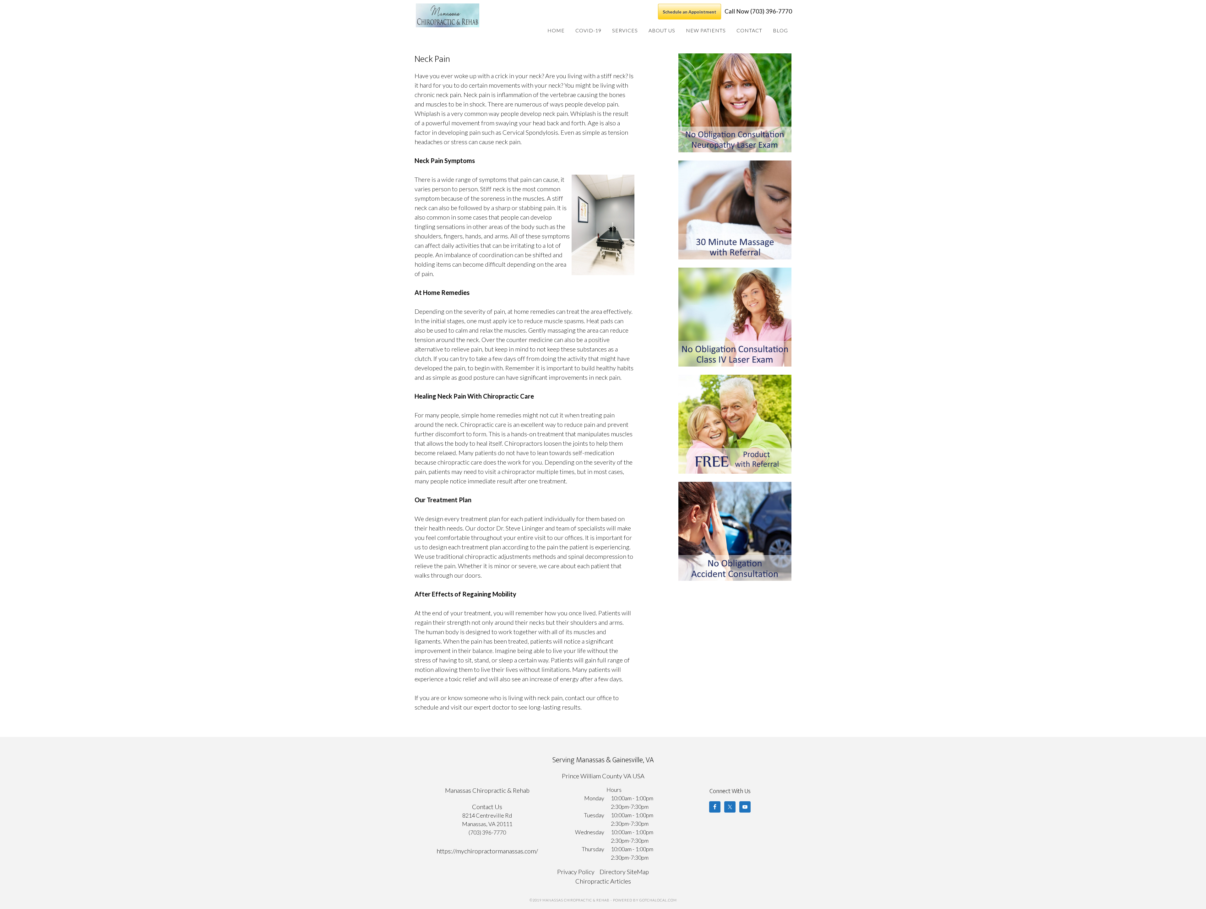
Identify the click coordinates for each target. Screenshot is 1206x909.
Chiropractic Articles (603, 881)
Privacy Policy (576, 871)
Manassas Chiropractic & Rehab (463, 15)
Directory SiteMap (624, 871)
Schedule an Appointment (689, 11)
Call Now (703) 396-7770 (758, 11)
